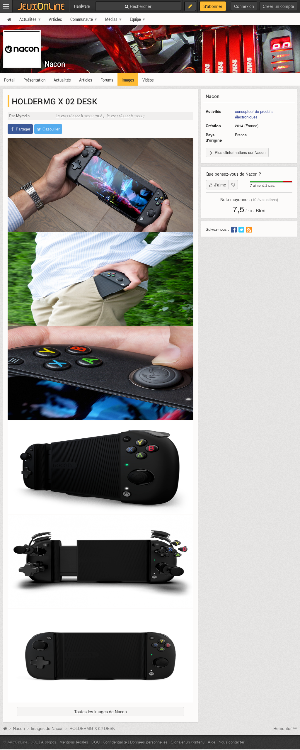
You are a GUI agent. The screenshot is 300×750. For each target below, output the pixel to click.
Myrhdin (23, 115)
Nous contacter (231, 742)
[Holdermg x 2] (100, 561)
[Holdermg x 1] (100, 467)
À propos (48, 742)
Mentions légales (73, 742)
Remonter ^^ (285, 728)
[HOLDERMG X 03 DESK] (100, 279)
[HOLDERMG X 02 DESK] (100, 185)
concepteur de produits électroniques (254, 114)
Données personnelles (149, 742)
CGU (95, 742)
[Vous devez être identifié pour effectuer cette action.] (233, 184)
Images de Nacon (47, 728)
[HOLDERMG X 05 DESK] (100, 373)
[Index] (100, 656)
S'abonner (212, 6)
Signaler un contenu (187, 742)
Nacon (55, 63)
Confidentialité (115, 742)
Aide (211, 742)
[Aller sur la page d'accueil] (5, 728)
